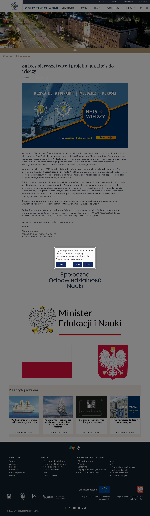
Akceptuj (88, 265)
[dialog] (75, 258)
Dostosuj (61, 265)
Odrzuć (77, 265)
